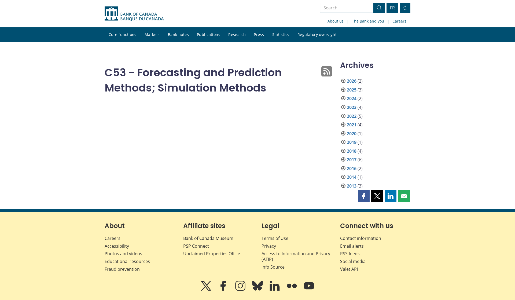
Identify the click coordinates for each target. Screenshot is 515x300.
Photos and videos (123, 254)
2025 (351, 90)
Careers (399, 21)
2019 (351, 142)
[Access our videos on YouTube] (309, 289)
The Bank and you (368, 21)
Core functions (123, 34)
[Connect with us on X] (206, 289)
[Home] (134, 13)
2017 (351, 160)
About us (336, 21)
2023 (351, 107)
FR (392, 8)
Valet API (349, 269)
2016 (351, 168)
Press (259, 34)
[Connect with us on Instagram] (240, 289)
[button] (364, 196)
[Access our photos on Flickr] (292, 289)
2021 (351, 125)
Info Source (273, 267)
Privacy (269, 246)
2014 (351, 177)
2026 (351, 81)
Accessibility (117, 246)
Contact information (360, 238)
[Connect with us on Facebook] (223, 289)
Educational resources (127, 261)
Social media (353, 261)
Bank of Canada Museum (208, 238)
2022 (351, 116)
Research (237, 34)
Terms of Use (275, 238)
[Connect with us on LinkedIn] (275, 289)
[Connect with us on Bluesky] (258, 289)
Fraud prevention (122, 269)
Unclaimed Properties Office (211, 254)
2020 (351, 134)
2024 (351, 98)
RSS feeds (350, 254)
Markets (152, 34)
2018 (351, 151)
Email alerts (352, 246)
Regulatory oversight (317, 34)
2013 (351, 186)
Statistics (280, 34)
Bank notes (178, 34)
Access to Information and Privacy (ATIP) (296, 256)
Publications (208, 34)
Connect (196, 246)
